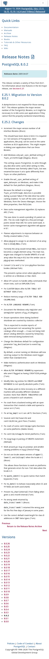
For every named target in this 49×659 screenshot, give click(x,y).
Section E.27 (18, 88)
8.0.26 (7, 543)
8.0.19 (7, 564)
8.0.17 (7, 570)
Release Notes (11, 36)
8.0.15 (7, 576)
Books (7, 39)
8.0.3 (6, 612)
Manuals (8, 30)
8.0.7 (6, 600)
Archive (7, 33)
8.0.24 (7, 549)
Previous (6, 523)
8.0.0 (6, 621)
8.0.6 (6, 603)
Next (44, 530)
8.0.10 (7, 591)
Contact (31, 646)
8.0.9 (6, 594)
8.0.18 (7, 567)
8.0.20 (7, 561)
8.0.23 (7, 552)
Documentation (11, 27)
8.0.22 (7, 555)
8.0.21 (7, 558)
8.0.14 (7, 579)
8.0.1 (6, 618)
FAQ (6, 45)
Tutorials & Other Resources (17, 42)
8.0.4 (6, 609)
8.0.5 (6, 606)
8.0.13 (7, 582)
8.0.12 (7, 585)
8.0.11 (7, 588)
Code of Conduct (25, 643)
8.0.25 (7, 546)
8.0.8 (6, 597)
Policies (11, 643)
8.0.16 (7, 573)
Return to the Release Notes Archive (24, 526)
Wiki (6, 48)
